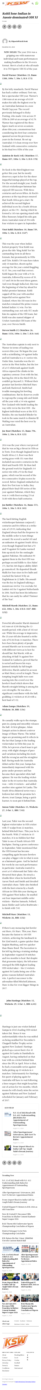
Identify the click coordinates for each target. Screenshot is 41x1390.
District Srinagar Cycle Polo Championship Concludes (14, 1232)
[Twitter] (27, 1360)
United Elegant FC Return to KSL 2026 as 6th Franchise (30, 1284)
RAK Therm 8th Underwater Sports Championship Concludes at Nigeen (29, 1307)
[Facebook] (4, 27)
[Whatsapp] (37, 3)
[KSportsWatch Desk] (5, 41)
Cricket (4, 21)
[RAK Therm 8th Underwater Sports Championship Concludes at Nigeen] (30, 1298)
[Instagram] (27, 1357)
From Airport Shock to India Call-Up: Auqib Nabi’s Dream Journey (23, 1149)
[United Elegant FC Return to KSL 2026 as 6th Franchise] (30, 1276)
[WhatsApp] (14, 27)
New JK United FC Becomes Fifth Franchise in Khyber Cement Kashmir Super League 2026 (10, 1308)
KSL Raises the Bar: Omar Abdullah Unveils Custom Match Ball (17, 1239)
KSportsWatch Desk (19, 41)
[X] (9, 27)
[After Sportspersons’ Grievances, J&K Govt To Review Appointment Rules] (7, 1133)
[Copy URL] (19, 27)
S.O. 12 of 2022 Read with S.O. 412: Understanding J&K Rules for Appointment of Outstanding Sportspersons (24, 1118)
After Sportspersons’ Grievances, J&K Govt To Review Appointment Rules (24, 1136)
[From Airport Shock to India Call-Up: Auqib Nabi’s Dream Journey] (7, 1147)
